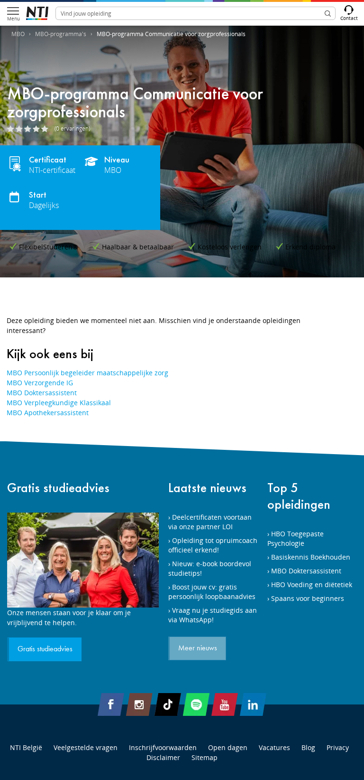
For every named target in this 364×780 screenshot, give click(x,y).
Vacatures (274, 747)
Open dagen (227, 747)
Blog (308, 747)
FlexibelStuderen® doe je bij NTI (37, 13)
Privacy (338, 747)
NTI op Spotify (196, 704)
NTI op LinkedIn (253, 704)
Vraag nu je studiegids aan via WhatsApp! (212, 615)
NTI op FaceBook (111, 704)
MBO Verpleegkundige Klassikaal (59, 402)
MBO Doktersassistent (42, 392)
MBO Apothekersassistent (48, 412)
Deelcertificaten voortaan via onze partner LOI (210, 522)
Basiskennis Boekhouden (310, 556)
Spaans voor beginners (307, 598)
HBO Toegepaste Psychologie (295, 538)
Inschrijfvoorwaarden (163, 747)
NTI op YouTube (224, 704)
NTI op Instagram (139, 704)
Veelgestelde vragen (86, 747)
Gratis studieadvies (58, 487)
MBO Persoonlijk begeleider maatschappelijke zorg (87, 372)
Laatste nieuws (207, 487)
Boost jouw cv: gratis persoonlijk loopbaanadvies (211, 591)
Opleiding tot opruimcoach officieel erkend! (212, 545)
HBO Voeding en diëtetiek (311, 584)
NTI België (26, 747)
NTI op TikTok (168, 704)
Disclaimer (163, 757)
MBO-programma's (60, 34)
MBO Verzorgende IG (40, 382)
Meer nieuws (197, 648)
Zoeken (327, 13)
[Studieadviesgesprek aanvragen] (83, 560)
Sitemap (204, 757)
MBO (18, 34)
